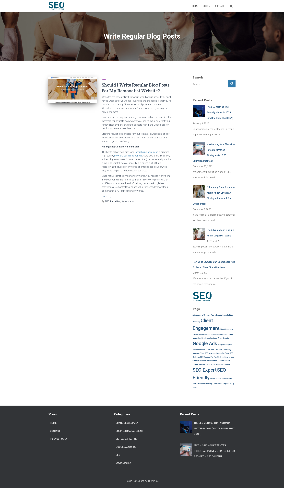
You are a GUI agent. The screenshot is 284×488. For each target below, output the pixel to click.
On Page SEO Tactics (201, 357)
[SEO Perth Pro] (56, 6)
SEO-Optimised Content (220, 364)
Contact (219, 6)
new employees (215, 353)
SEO (104, 79)
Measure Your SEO (200, 353)
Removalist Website (208, 361)
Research (220, 361)
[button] (209, 6)
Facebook (205, 338)
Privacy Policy (58, 439)
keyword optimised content (128, 155)
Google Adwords (126, 447)
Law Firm (210, 350)
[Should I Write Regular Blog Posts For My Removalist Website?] (72, 90)
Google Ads (205, 343)
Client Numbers (226, 329)
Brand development (128, 423)
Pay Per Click (216, 357)
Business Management (129, 431)
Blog (206, 6)
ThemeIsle (153, 481)
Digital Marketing (126, 439)
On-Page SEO (227, 353)
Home (195, 6)
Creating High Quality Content (215, 334)
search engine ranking (146, 152)
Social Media (215, 379)
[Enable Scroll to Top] (277, 481)
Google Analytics (225, 345)
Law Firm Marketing (223, 350)
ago (127, 201)
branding (196, 322)
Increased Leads (199, 350)
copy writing (198, 334)
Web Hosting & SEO (209, 384)
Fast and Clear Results (219, 338)
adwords (218, 315)
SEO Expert (205, 370)
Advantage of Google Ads (203, 315)
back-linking (228, 315)
